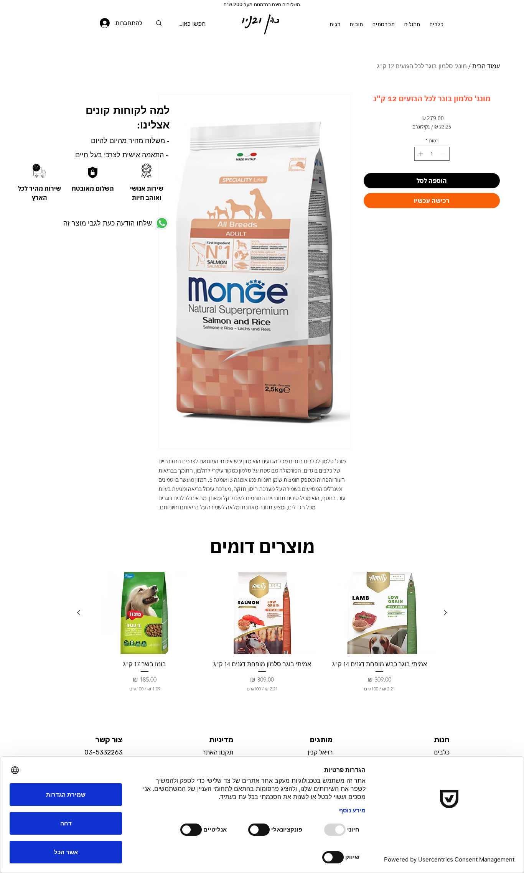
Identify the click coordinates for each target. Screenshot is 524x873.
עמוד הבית (486, 66)
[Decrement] (443, 153)
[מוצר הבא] (78, 612)
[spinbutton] (431, 153)
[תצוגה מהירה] (379, 613)
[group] (262, 639)
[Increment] (420, 153)
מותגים (321, 739)
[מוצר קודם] (445, 612)
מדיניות (221, 739)
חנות (442, 739)
